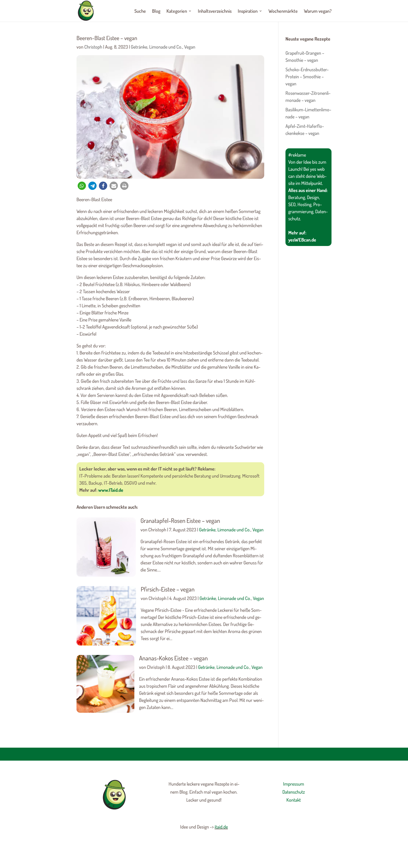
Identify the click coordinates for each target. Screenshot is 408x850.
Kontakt (293, 800)
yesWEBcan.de (302, 240)
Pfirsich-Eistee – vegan (168, 589)
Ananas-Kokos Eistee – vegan (173, 658)
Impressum (293, 784)
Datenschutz (293, 792)
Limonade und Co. (165, 47)
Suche (140, 11)
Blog (156, 11)
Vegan (189, 47)
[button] (82, 186)
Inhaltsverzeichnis (215, 11)
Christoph (93, 47)
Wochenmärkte (283, 11)
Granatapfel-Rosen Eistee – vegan (180, 520)
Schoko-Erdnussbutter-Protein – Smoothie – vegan (307, 76)
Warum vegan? (318, 11)
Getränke (139, 47)
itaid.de (221, 827)
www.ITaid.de (110, 490)
